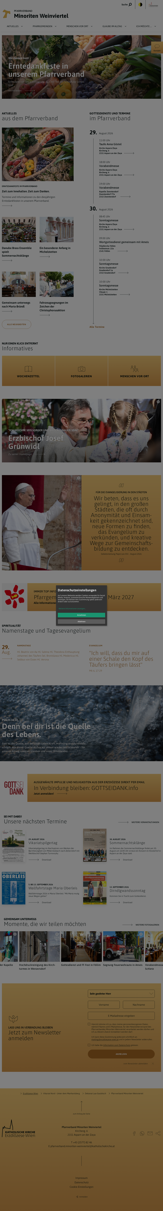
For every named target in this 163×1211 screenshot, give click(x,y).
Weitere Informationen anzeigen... (72, 609)
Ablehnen (81, 622)
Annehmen (81, 615)
